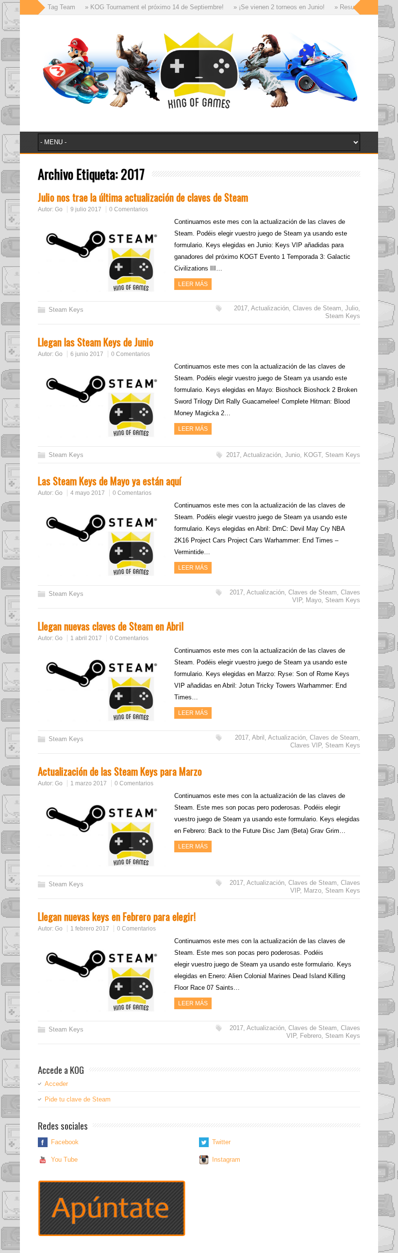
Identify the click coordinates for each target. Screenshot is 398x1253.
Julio (351, 308)
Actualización (270, 308)
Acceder (56, 1083)
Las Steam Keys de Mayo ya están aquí (109, 480)
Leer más (193, 284)
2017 (241, 308)
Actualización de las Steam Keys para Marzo (120, 771)
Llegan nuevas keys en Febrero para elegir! (117, 916)
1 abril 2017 (86, 638)
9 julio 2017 (85, 209)
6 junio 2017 (86, 354)
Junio (292, 454)
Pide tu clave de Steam (78, 1099)
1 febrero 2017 (89, 928)
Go (59, 209)
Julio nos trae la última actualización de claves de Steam (143, 196)
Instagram (226, 1159)
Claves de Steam (317, 308)
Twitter (221, 1142)
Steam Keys (66, 309)
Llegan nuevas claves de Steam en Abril (110, 625)
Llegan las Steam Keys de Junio (95, 341)
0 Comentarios (128, 209)
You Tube (64, 1159)
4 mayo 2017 (87, 493)
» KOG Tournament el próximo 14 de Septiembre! (140, 7)
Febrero (310, 1035)
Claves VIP (305, 745)
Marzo (312, 890)
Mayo (313, 600)
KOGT (312, 454)
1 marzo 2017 (88, 783)
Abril (258, 737)
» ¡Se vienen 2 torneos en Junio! (265, 7)
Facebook (65, 1142)
